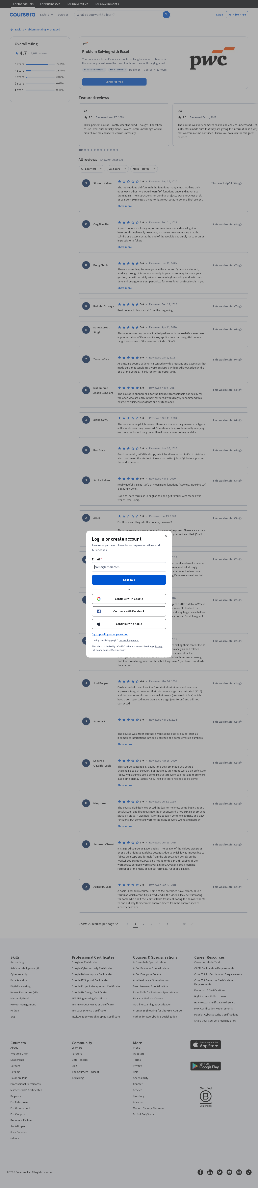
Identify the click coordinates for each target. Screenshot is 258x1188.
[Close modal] (165, 535)
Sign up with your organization (110, 634)
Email (97, 559)
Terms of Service (111, 650)
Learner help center (129, 640)
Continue (129, 580)
